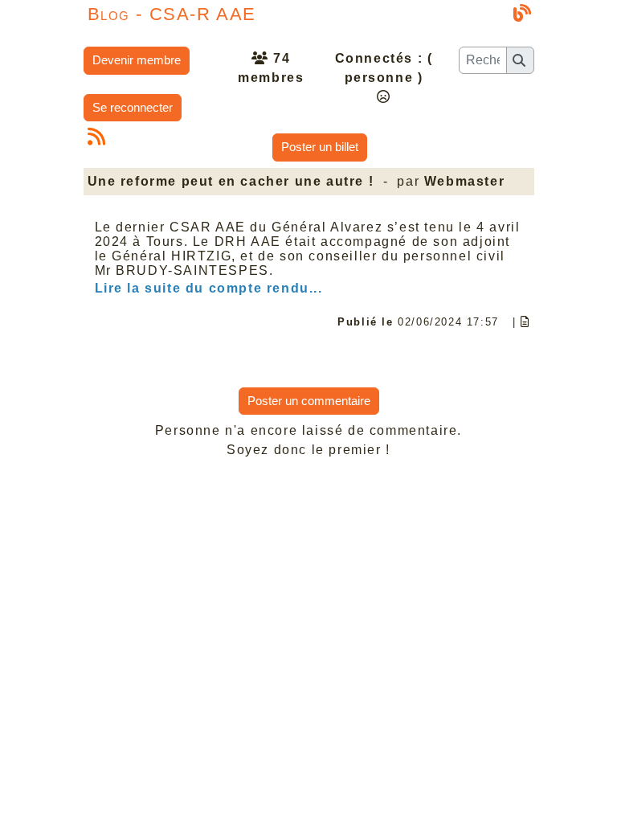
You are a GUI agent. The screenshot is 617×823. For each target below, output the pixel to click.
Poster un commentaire (308, 400)
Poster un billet (319, 147)
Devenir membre (136, 60)
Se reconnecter (132, 107)
